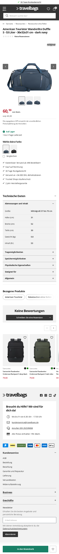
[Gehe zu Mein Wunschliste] (48, 8)
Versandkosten (9, 480)
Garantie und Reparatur (13, 471)
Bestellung (7, 462)
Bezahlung (7, 467)
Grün (27, 368)
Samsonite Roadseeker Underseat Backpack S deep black (15, 372)
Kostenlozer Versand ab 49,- (31, 2)
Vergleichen (11, 156)
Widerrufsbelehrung (12, 484)
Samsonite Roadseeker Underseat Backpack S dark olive (41, 372)
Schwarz (54, 368)
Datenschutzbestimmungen (15, 528)
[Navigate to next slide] (53, 328)
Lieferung (7, 475)
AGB (4, 458)
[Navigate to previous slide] (47, 328)
